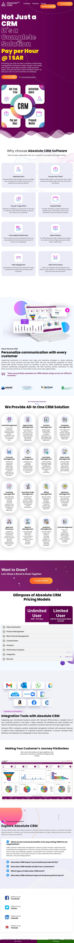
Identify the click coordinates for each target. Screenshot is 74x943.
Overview (26, 4)
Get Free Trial (64, 4)
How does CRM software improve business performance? (37, 875)
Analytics (10, 645)
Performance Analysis (15, 650)
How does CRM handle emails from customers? (32, 866)
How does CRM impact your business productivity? (34, 862)
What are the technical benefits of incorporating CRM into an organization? (37, 843)
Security (9, 659)
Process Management (15, 631)
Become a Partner (48, 6)
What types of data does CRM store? (28, 871)
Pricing (43, 4)
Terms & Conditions (54, 939)
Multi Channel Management (17, 636)
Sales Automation (13, 627)
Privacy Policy (68, 939)
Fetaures (35, 4)
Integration (10, 654)
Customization (12, 641)
